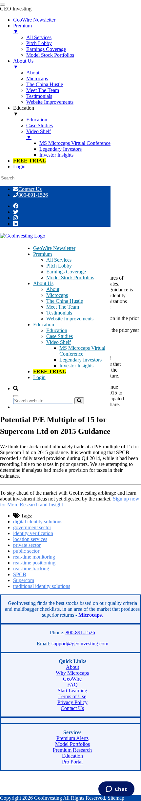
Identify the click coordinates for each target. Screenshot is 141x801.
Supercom (23, 580)
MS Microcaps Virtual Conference (82, 351)
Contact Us (30, 189)
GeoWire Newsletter (54, 248)
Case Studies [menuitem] (39, 125)
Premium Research (72, 750)
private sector (27, 545)
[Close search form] (15, 396)
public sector (26, 551)
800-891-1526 (33, 195)
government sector (32, 527)
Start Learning (72, 690)
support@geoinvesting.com (79, 643)
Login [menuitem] (19, 166)
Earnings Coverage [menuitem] (46, 49)
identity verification (33, 533)
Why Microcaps (72, 673)
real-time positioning (34, 562)
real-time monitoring (34, 557)
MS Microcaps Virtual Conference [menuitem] (75, 143)
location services (30, 539)
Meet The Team (62, 307)
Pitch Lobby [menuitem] (39, 43)
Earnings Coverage (66, 271)
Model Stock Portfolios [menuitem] (50, 55)
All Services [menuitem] (38, 37)
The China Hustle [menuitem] (44, 84)
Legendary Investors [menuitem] (60, 149)
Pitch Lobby (59, 266)
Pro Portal (72, 761)
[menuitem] (29, 160)
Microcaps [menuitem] (37, 78)
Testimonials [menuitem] (39, 96)
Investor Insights (76, 365)
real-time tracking (31, 568)
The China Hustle (64, 301)
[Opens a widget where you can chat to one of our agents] (116, 789)
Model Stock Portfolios (70, 277)
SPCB (19, 574)
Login (39, 377)
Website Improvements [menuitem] (49, 102)
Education (56, 330)
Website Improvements (69, 318)
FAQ (72, 684)
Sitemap (116, 798)
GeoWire (72, 679)
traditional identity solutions (41, 586)
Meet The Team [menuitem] (42, 90)
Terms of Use (72, 696)
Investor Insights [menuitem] (56, 155)
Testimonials (59, 313)
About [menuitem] (32, 72)
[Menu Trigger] (2, 5)
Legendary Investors (80, 359)
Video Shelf (58, 342)
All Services (58, 260)
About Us (43, 283)
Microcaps (57, 295)
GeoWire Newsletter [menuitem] (34, 20)
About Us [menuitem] (23, 63)
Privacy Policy (72, 702)
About (52, 289)
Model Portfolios (72, 744)
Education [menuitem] (23, 110)
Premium (42, 254)
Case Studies (59, 336)
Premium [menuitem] (22, 28)
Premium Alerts (72, 738)
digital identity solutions (37, 521)
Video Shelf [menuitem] (38, 134)
